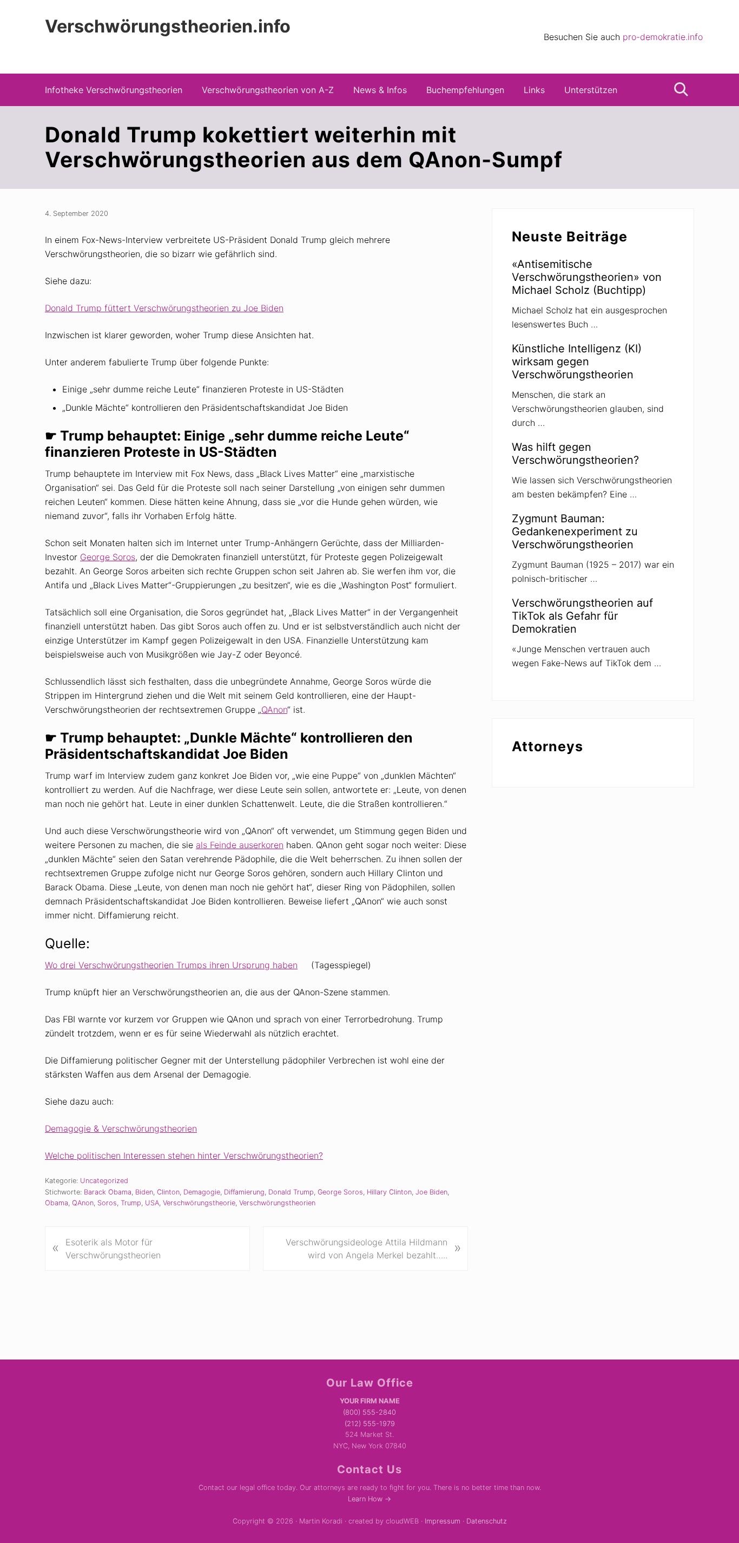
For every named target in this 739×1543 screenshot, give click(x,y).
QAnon (274, 709)
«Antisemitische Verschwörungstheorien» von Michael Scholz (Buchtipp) (587, 277)
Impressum (442, 1521)
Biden (144, 1192)
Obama (56, 1203)
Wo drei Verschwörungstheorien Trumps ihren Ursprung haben (171, 965)
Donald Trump (291, 1192)
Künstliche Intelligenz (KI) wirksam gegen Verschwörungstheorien (577, 361)
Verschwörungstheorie (199, 1203)
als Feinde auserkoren (239, 844)
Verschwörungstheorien (277, 1203)
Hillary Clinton (389, 1192)
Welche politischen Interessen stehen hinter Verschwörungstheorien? (184, 1155)
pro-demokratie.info (663, 36)
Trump (131, 1203)
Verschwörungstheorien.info (168, 26)
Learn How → (369, 1499)
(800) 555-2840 (369, 1412)
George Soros (107, 556)
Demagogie (201, 1192)
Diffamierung (244, 1192)
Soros (107, 1203)
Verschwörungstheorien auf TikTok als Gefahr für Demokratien (582, 615)
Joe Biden (431, 1192)
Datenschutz (486, 1521)
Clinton (168, 1192)
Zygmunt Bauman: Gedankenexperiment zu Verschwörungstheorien (575, 531)
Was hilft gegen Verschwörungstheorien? (575, 454)
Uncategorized (104, 1181)
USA (152, 1203)
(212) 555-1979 (370, 1424)
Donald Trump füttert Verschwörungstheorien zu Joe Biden (164, 308)
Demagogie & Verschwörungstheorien (121, 1128)
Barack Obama (107, 1192)
